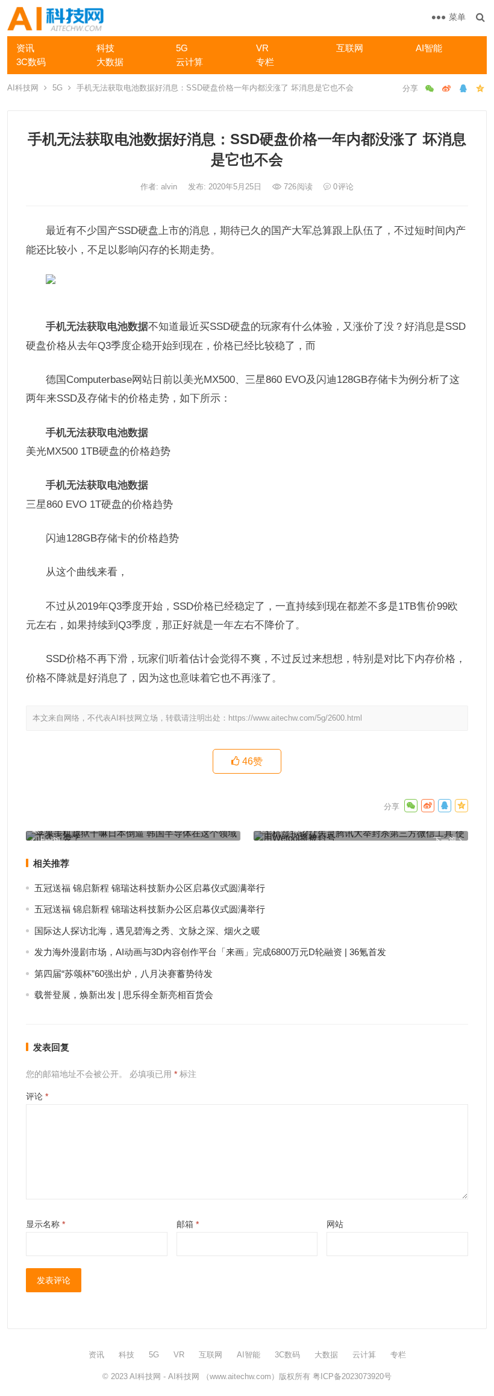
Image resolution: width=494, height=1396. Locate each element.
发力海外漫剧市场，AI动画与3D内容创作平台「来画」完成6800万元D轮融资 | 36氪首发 (210, 952)
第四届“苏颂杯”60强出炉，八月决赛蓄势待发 (123, 973)
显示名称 (45, 1224)
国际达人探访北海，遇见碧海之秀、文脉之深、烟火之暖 (147, 931)
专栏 (265, 62)
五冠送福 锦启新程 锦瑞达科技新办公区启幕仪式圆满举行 (149, 888)
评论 (37, 1096)
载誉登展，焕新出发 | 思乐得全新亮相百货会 (123, 995)
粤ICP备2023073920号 (351, 1376)
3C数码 (31, 62)
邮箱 (188, 1224)
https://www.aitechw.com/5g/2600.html (295, 717)
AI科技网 (23, 87)
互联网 (349, 48)
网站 (335, 1224)
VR (262, 48)
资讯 (25, 48)
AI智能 (429, 48)
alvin (170, 186)
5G (182, 48)
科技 (105, 48)
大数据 (110, 62)
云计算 (189, 62)
